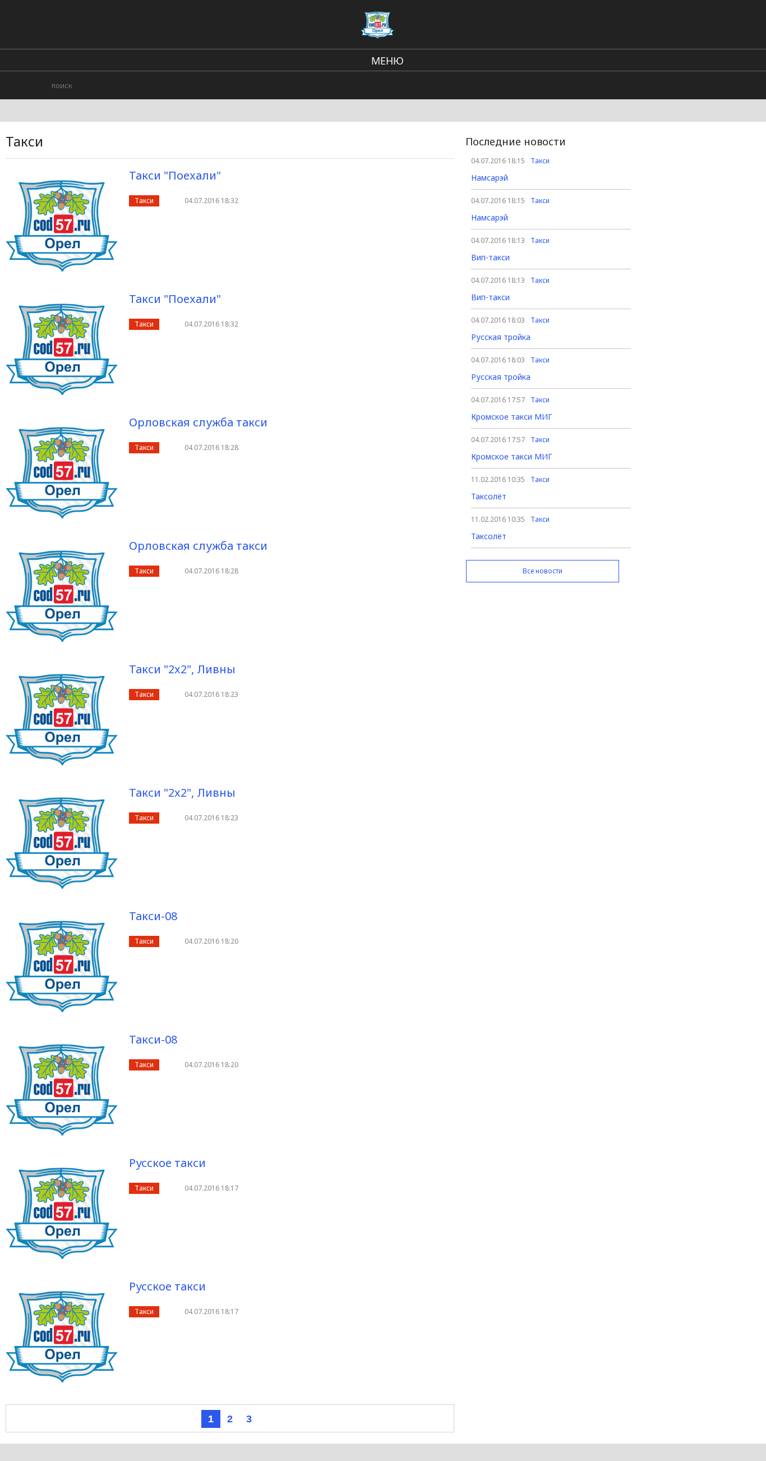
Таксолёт (488, 496)
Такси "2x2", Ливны (182, 669)
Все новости (542, 571)
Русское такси (167, 1162)
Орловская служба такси (198, 422)
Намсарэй (489, 177)
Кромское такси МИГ (511, 416)
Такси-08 (153, 916)
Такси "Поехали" (175, 175)
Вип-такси (490, 257)
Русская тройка (500, 337)
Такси (144, 200)
